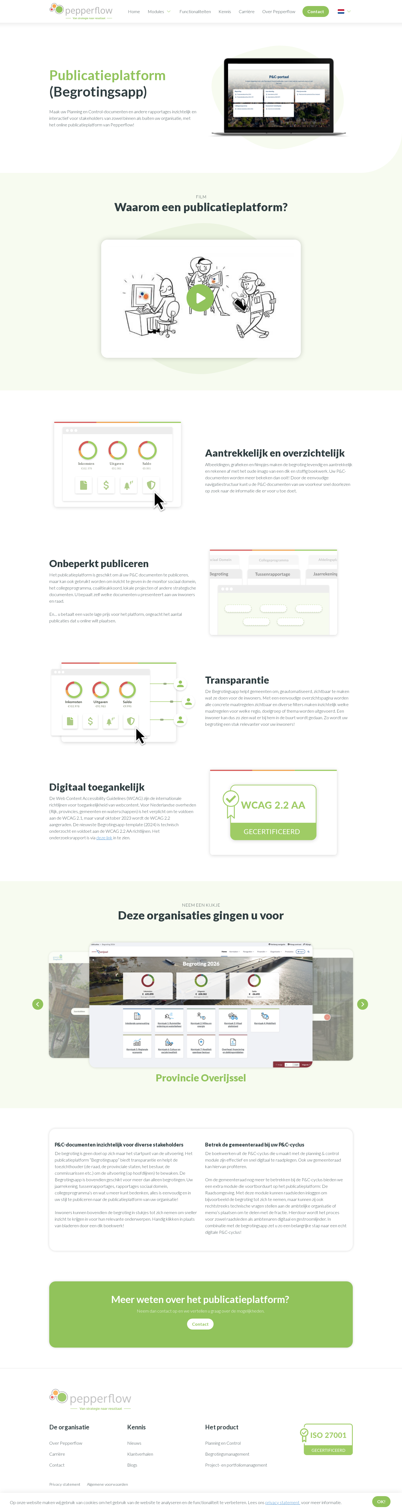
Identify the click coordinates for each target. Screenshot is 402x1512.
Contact (315, 11)
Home (134, 11)
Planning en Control (223, 1443)
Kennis (225, 11)
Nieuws (134, 1443)
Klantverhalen (140, 1453)
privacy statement (282, 1502)
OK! (381, 1501)
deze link (104, 837)
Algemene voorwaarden (107, 1484)
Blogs (132, 1464)
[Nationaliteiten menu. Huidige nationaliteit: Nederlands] (341, 11)
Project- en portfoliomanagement (236, 1464)
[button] (38, 1005)
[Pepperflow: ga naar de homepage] (80, 11)
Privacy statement (64, 1484)
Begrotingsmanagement (227, 1453)
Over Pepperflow (278, 11)
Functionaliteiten (195, 11)
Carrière (247, 11)
